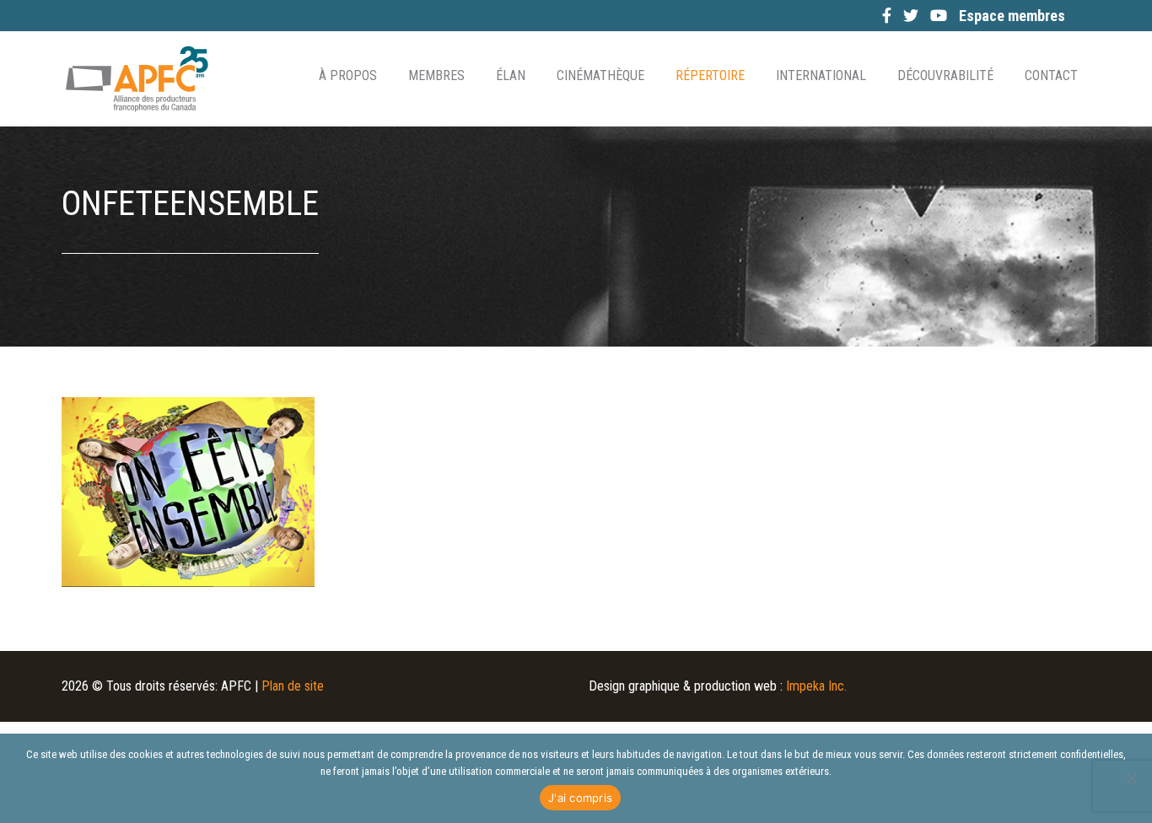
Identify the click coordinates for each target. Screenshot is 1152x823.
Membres (436, 75)
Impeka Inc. (816, 686)
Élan (510, 75)
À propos (348, 75)
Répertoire (710, 75)
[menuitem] (347, 76)
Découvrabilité (945, 75)
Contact (1051, 75)
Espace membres (1012, 15)
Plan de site (292, 686)
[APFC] (137, 78)
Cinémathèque (600, 75)
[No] (1130, 778)
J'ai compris (580, 797)
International (821, 75)
